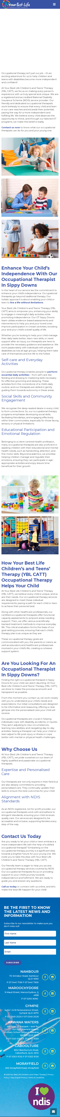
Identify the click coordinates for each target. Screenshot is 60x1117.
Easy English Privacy (19, 1078)
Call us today (9, 886)
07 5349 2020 (14, 1016)
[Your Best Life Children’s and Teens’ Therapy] (14, 7)
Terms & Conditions (36, 1078)
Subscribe (12, 962)
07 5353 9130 (16, 1056)
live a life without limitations (26, 302)
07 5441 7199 (16, 982)
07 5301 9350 (15, 1038)
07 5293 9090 (31, 998)
